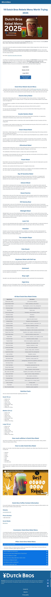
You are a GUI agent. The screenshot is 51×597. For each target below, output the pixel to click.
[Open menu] (49, 2)
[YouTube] (48, 586)
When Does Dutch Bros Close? (25, 77)
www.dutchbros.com (7, 512)
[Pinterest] (48, 583)
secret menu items (37, 89)
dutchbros (6, 523)
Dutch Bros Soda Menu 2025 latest (15, 55)
